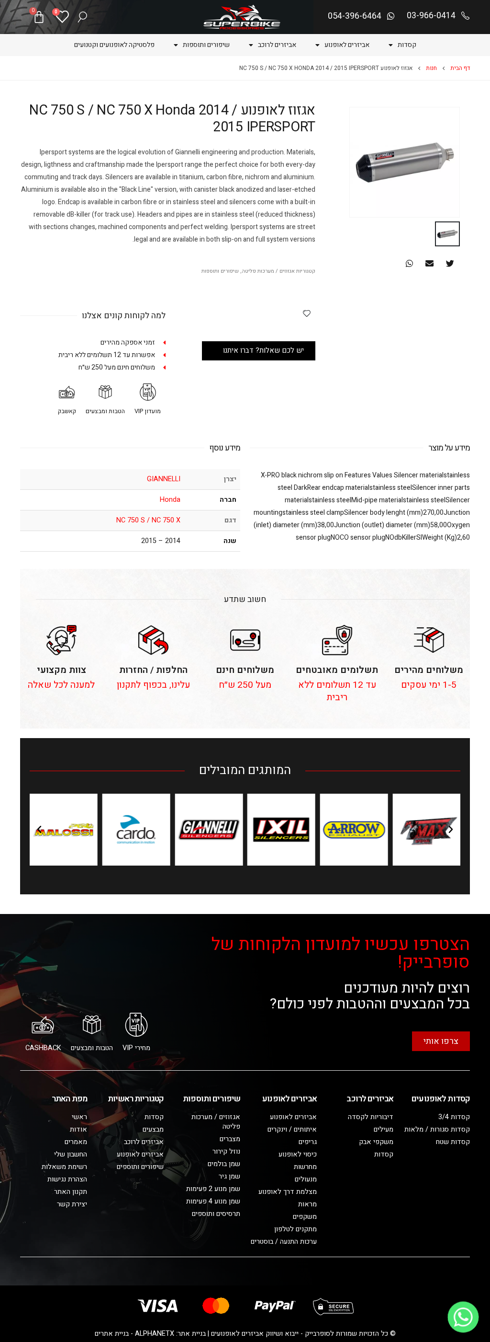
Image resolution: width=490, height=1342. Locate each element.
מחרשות (305, 1167)
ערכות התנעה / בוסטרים (284, 1242)
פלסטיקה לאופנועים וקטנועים (114, 45)
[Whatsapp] (463, 1317)
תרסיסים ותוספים (216, 1214)
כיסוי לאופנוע (297, 1154)
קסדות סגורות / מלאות (437, 1129)
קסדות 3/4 (454, 1117)
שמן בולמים (224, 1164)
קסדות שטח (453, 1142)
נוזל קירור (226, 1151)
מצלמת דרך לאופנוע (287, 1192)
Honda (170, 500)
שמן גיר (229, 1176)
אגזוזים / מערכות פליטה (268, 271)
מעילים (383, 1129)
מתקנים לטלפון (295, 1229)
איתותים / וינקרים (292, 1129)
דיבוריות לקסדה (370, 1117)
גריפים (308, 1142)
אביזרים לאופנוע (346, 45)
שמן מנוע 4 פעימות (213, 1201)
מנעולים (306, 1179)
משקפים (305, 1217)
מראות (307, 1204)
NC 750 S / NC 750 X (148, 520)
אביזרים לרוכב (277, 45)
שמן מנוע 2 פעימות (213, 1189)
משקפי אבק (376, 1142)
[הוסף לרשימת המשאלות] (306, 313)
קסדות (407, 45)
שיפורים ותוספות (206, 45)
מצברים (230, 1139)
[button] (450, 263)
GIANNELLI (163, 479)
